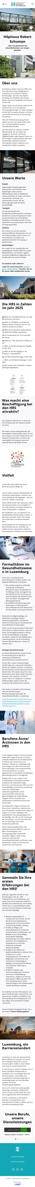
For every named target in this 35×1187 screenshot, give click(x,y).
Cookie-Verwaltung (17, 1157)
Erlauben (24, 1130)
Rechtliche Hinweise (17, 1162)
